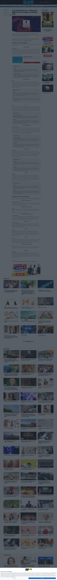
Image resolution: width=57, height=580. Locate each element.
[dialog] (28, 574)
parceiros (7, 572)
